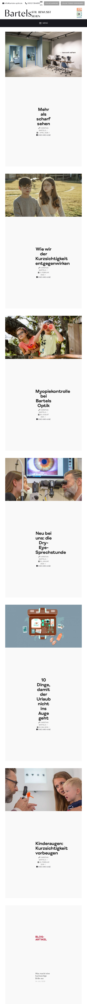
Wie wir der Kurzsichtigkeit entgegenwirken (52, 256)
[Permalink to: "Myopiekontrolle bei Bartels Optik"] (43, 337)
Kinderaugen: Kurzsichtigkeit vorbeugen (51, 848)
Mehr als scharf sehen (43, 116)
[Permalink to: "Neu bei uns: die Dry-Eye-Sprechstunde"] (43, 479)
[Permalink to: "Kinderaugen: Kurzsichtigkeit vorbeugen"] (43, 789)
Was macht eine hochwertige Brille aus (42, 976)
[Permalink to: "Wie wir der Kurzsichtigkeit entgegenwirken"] (43, 195)
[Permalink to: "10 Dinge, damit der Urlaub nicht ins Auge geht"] (43, 626)
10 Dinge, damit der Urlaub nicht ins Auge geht (43, 699)
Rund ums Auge (44, 135)
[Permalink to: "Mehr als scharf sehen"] (43, 54)
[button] (43, 23)
